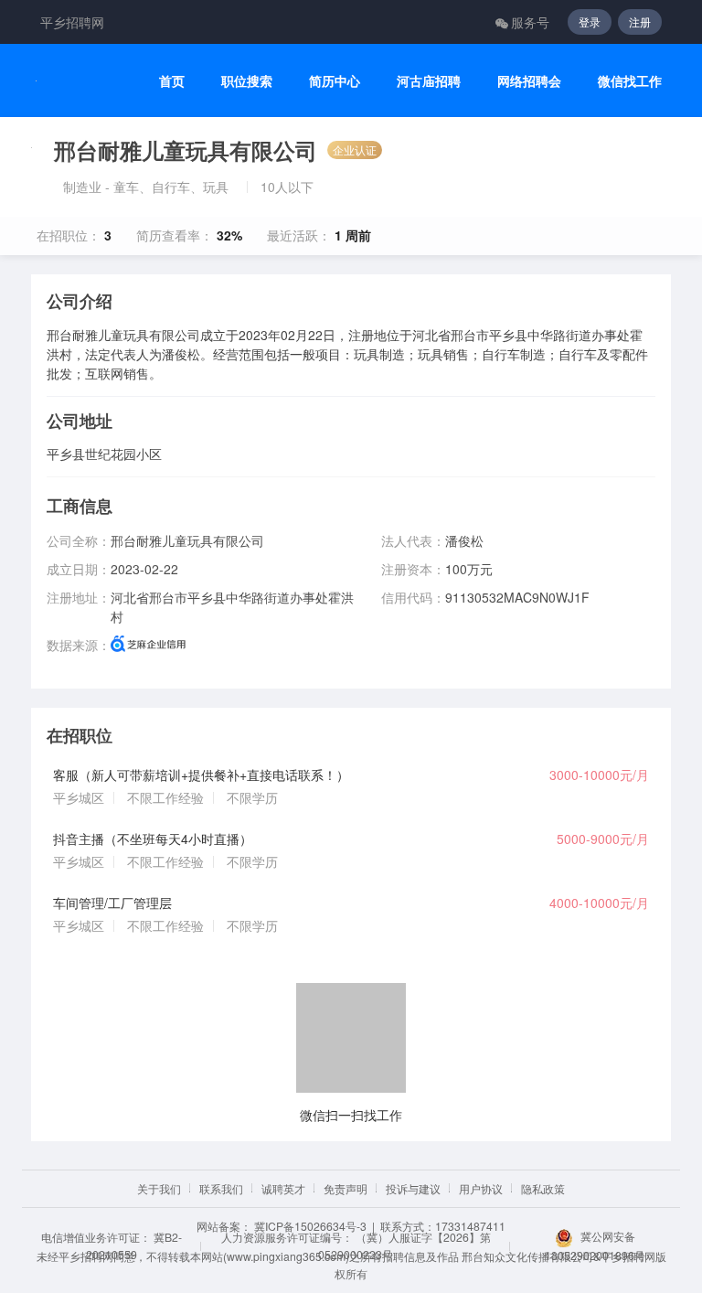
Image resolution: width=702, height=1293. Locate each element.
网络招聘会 (529, 81)
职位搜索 (246, 81)
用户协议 (481, 1188)
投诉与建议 (413, 1188)
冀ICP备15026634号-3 (310, 1226)
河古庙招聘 (429, 81)
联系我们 (221, 1188)
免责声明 (345, 1188)
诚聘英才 (283, 1188)
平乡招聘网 (72, 22)
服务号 (530, 22)
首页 (172, 81)
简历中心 (334, 81)
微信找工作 (630, 81)
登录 (590, 21)
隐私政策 (543, 1188)
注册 (640, 21)
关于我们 (159, 1188)
